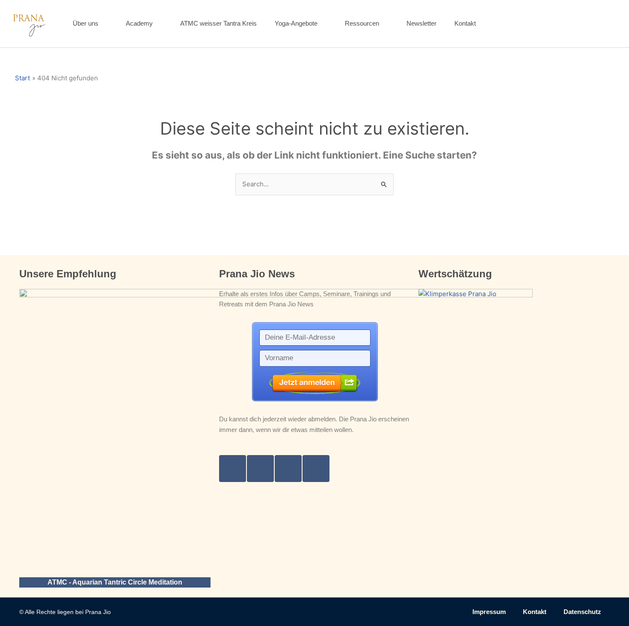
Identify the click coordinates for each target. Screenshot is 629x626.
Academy (139, 23)
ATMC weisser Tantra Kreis (218, 23)
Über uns (85, 23)
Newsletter (421, 23)
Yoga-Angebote (296, 23)
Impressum (489, 611)
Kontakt (465, 23)
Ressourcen (362, 23)
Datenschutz (582, 611)
